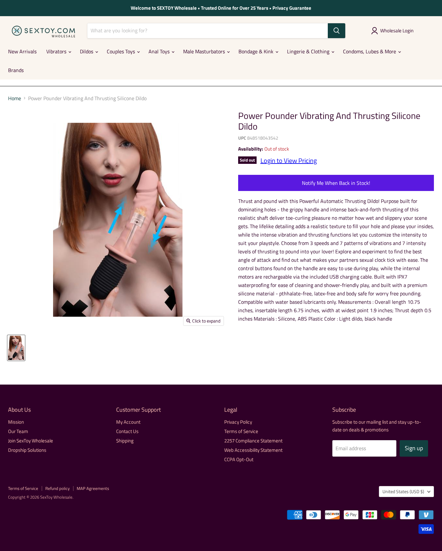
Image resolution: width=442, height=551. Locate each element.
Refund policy (57, 488)
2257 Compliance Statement (253, 440)
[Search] (336, 30)
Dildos (87, 51)
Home (14, 98)
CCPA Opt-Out (238, 459)
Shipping (125, 440)
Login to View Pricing (288, 160)
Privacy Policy (238, 422)
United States (403, 491)
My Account (128, 422)
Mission (16, 422)
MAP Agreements (93, 488)
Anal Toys (160, 51)
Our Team (18, 431)
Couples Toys (121, 51)
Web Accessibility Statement (253, 450)
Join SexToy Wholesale (30, 440)
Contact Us (127, 431)
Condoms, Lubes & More (370, 51)
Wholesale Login (397, 30)
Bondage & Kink (256, 51)
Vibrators (57, 51)
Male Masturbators (204, 51)
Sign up (414, 448)
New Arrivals (22, 51)
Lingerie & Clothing (309, 51)
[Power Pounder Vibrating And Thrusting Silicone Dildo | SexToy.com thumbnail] (16, 348)
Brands (16, 70)
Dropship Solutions (27, 450)
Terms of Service (241, 431)
